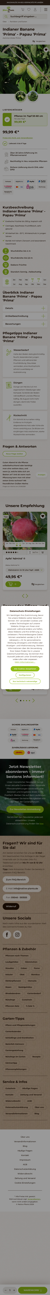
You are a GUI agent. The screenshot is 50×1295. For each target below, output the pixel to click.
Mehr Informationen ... (25, 662)
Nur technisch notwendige (25, 681)
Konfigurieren (25, 675)
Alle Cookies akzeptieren (25, 669)
